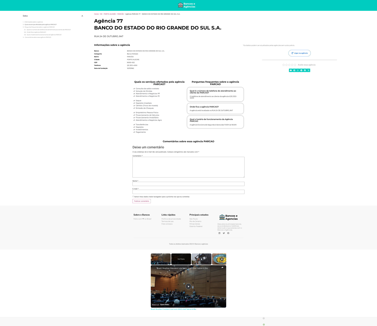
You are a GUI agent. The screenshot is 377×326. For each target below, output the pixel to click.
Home (96, 14)
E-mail (136, 188)
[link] (154, 268)
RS (101, 14)
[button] (82, 16)
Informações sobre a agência (33, 22)
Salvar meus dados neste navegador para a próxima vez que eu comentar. (162, 196)
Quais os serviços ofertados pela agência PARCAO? (41, 24)
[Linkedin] (219, 233)
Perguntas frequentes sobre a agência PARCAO (40, 27)
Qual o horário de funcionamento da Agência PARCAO (44, 34)
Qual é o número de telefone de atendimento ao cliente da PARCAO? (49, 29)
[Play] (152, 263)
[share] (222, 267)
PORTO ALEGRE (110, 14)
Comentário (138, 156)
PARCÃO (120, 14)
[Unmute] (154, 263)
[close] (264, 318)
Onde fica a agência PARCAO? (36, 32)
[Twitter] (224, 233)
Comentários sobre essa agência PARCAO (38, 37)
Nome (135, 181)
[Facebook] (228, 233)
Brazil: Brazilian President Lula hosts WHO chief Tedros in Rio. (182, 268)
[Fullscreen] (169, 263)
